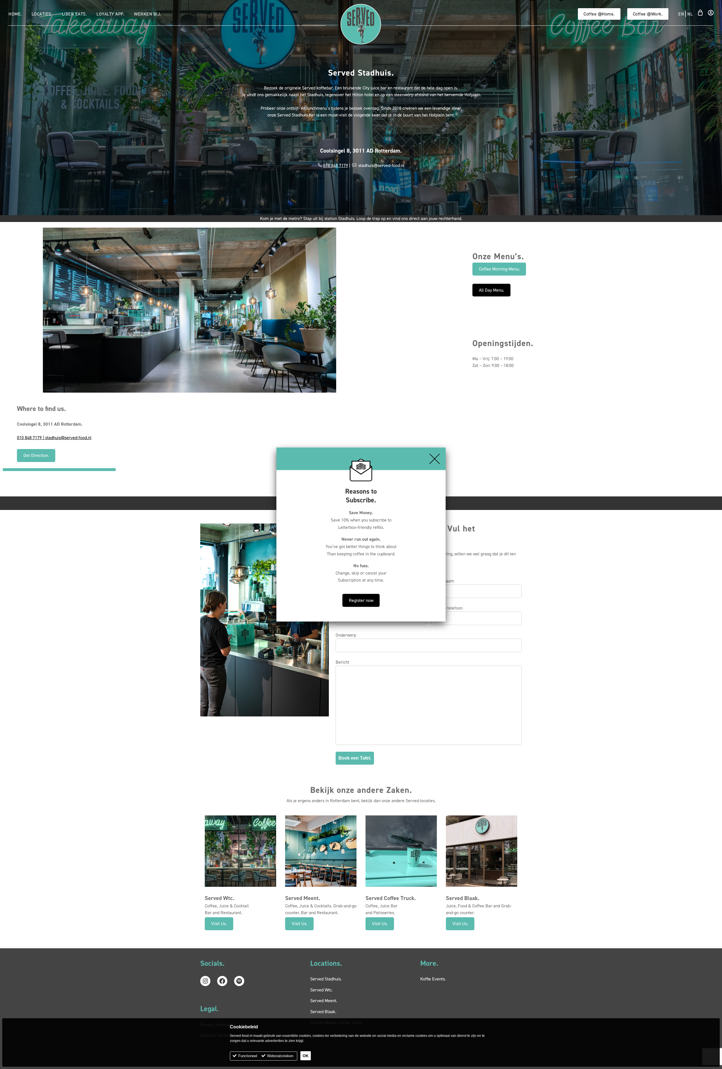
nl (690, 14)
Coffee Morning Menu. (499, 269)
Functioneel (247, 1056)
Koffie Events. (433, 979)
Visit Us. (219, 924)
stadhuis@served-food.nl (68, 438)
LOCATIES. (42, 14)
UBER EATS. (74, 14)
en (681, 14)
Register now (361, 600)
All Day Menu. (491, 290)
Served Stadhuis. (326, 979)
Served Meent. (323, 1001)
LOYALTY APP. (110, 14)
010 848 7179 (335, 165)
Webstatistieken (280, 1056)
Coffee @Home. (599, 14)
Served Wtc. (321, 990)
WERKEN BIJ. (147, 14)
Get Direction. (36, 455)
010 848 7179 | (31, 438)
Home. (15, 14)
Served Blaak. (323, 1012)
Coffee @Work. (648, 14)
